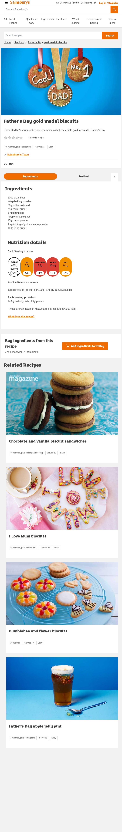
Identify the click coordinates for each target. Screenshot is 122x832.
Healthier (61, 19)
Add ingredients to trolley (87, 346)
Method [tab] (84, 176)
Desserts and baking (94, 21)
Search (110, 35)
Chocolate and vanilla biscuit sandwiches (48, 441)
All (5, 19)
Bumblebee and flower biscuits (38, 631)
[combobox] (57, 9)
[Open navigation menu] (6, 2)
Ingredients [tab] (30, 176)
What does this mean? (21, 316)
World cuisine (75, 21)
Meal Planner (13, 21)
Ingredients (47, 19)
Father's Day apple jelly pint (35, 726)
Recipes (19, 42)
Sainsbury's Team (18, 154)
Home (7, 42)
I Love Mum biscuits (27, 536)
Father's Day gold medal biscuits (47, 42)
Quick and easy (31, 21)
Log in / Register (108, 3)
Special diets (112, 21)
